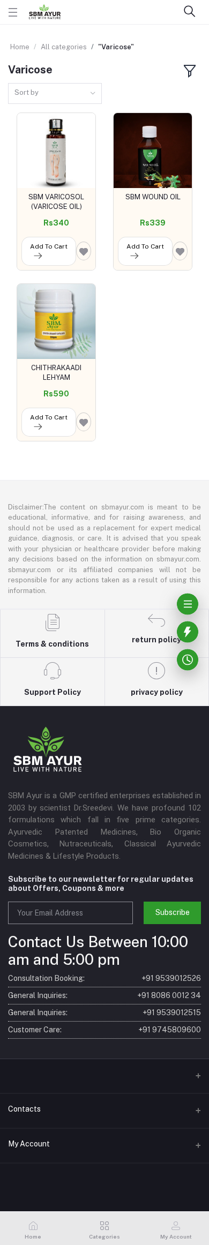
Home (19, 47)
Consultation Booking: (104, 978)
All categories (64, 47)
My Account (29, 1143)
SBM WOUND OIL (153, 197)
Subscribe (172, 912)
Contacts (24, 1109)
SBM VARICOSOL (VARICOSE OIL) (56, 202)
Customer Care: (104, 1029)
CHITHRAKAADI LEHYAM (56, 372)
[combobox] (55, 93)
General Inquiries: (104, 995)
